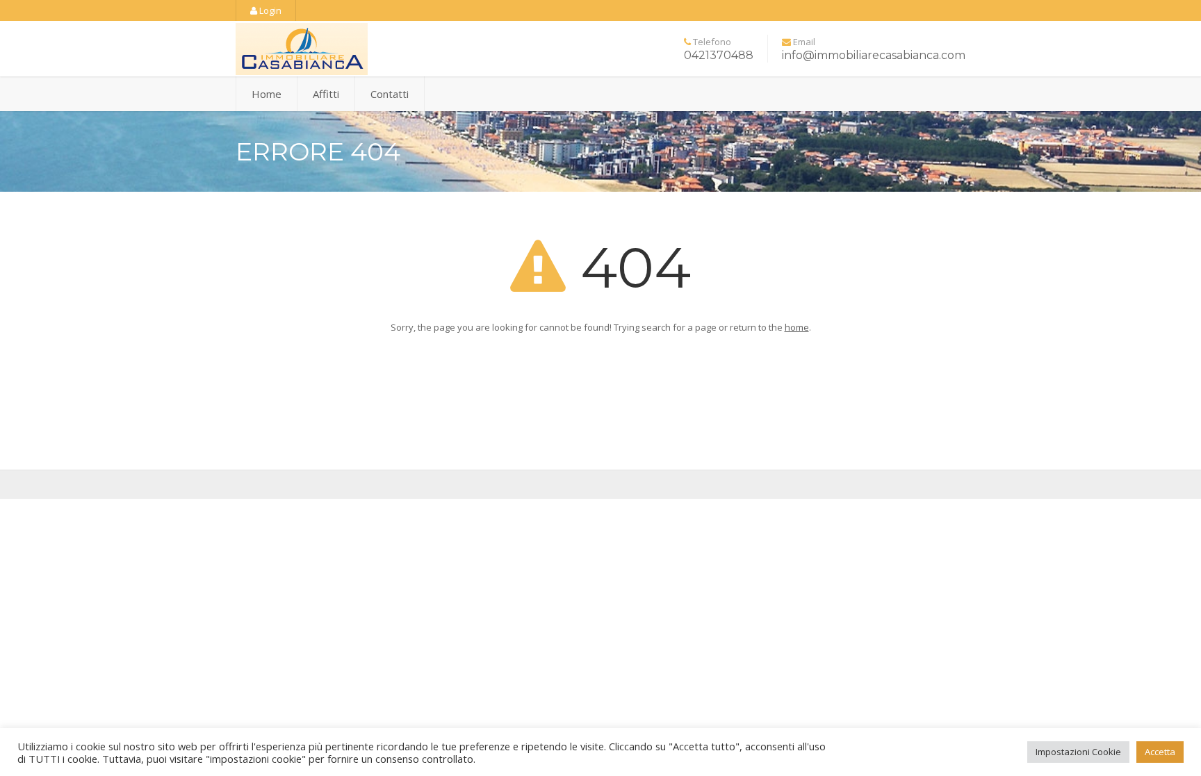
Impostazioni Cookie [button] (1078, 751)
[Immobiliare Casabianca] (350, 53)
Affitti (326, 94)
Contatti (389, 94)
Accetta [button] (1160, 751)
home (797, 327)
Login (269, 10)
